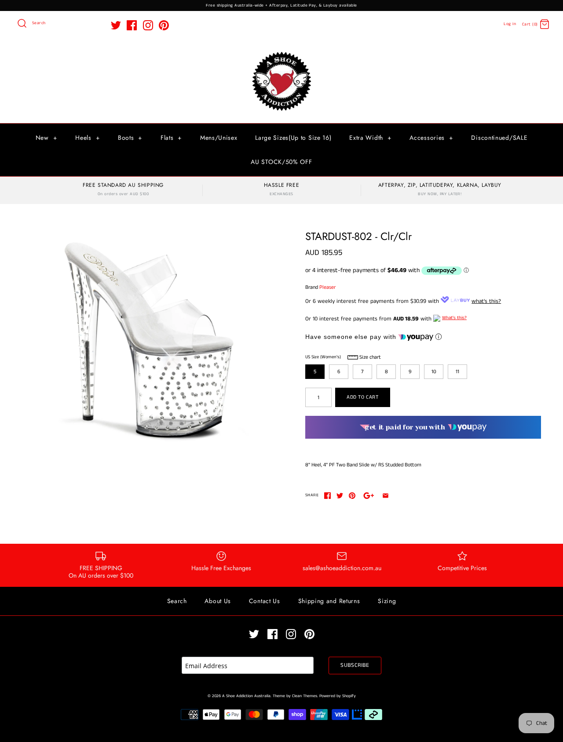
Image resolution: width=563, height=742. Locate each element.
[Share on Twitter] (339, 495)
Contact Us (264, 601)
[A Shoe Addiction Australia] (281, 52)
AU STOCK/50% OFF (281, 161)
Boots (130, 137)
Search (177, 601)
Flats (171, 137)
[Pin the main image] (352, 495)
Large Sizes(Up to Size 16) (293, 137)
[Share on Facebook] (327, 495)
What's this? (454, 317)
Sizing (387, 601)
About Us (218, 601)
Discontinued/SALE (499, 137)
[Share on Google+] (369, 495)
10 (433, 371)
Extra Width (370, 137)
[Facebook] (132, 25)
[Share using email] (385, 495)
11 (457, 371)
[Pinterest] (164, 25)
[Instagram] (148, 25)
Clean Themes (304, 696)
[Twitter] (116, 25)
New (47, 137)
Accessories (431, 137)
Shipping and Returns (329, 601)
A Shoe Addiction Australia (246, 696)
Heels (87, 137)
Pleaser (327, 287)
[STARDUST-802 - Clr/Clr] (151, 337)
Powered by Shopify (337, 696)
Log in (510, 24)
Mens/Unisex (219, 137)
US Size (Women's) (323, 357)
